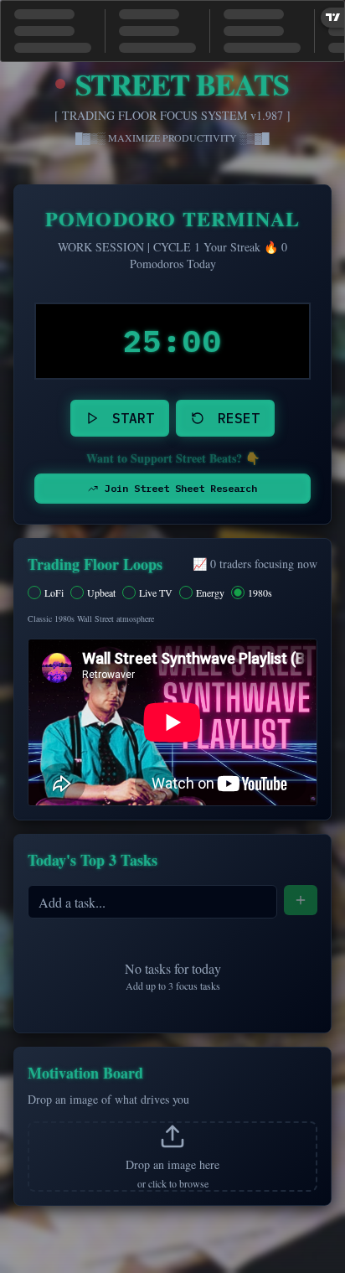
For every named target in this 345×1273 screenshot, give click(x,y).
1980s (260, 592)
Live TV (155, 592)
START (133, 418)
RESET (239, 418)
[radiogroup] (172, 592)
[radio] (34, 592)
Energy (210, 592)
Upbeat (101, 592)
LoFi (54, 592)
